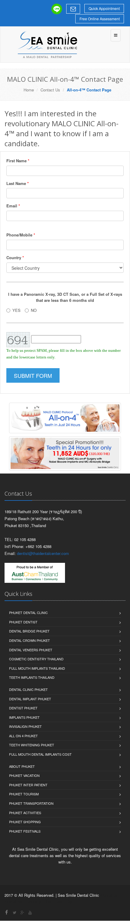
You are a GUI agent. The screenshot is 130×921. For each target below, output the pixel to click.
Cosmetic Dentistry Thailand (36, 658)
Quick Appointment (104, 8)
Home (29, 90)
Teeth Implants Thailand (31, 677)
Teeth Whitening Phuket (31, 744)
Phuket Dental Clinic (28, 612)
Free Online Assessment (100, 18)
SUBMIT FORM (33, 375)
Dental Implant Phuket (30, 698)
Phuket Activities (25, 812)
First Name (17, 160)
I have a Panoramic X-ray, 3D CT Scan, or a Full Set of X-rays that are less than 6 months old (65, 297)
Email (13, 206)
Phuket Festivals (25, 831)
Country (15, 257)
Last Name (17, 183)
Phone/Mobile (20, 235)
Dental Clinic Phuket (28, 689)
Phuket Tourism (24, 793)
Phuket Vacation (24, 775)
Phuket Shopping (25, 821)
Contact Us (50, 90)
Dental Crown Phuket (29, 640)
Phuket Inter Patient (28, 784)
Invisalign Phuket (25, 726)
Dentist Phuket (23, 707)
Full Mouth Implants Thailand (37, 668)
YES (16, 310)
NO (34, 310)
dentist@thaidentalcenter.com (43, 553)
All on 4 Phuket (23, 735)
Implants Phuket (24, 717)
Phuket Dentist (23, 621)
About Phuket (22, 766)
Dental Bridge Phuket (29, 631)
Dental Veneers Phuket (30, 649)
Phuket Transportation (31, 803)
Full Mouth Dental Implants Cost (40, 754)
